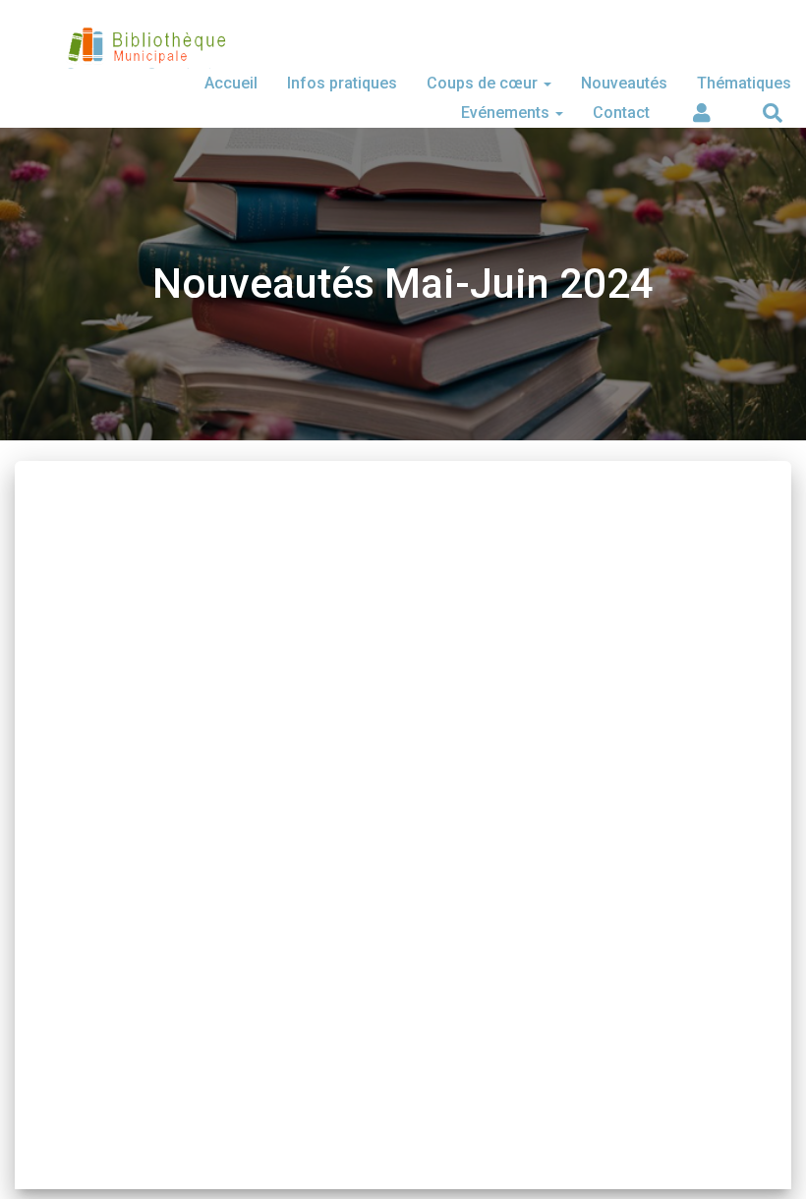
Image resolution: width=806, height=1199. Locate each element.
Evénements (507, 112)
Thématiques (744, 83)
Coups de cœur (484, 83)
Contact (621, 112)
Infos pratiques (342, 83)
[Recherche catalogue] (770, 113)
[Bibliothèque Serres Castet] (145, 54)
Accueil (231, 83)
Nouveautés (624, 83)
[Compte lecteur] (699, 113)
